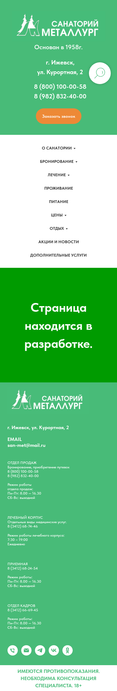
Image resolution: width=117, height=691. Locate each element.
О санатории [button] (57, 148)
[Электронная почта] (26, 653)
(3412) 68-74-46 (24, 526)
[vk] (54, 653)
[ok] (67, 653)
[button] (58, 116)
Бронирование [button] (57, 161)
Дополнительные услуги (58, 255)
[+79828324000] (12, 653)
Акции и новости (58, 241)
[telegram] (40, 653)
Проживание (58, 188)
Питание (58, 201)
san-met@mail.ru (26, 445)
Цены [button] (57, 215)
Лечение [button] (57, 175)
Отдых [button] (57, 228)
